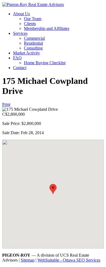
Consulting (33, 48)
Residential (33, 43)
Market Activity (26, 53)
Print (6, 104)
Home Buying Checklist (45, 62)
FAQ (17, 58)
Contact (19, 67)
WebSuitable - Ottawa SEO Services (69, 260)
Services (20, 33)
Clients (30, 23)
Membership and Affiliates (46, 28)
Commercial (34, 38)
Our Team (32, 18)
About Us (21, 13)
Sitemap (28, 260)
